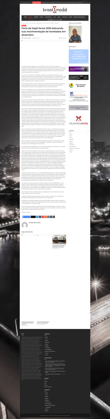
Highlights (30, 16)
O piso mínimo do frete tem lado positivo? (52, 374)
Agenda (70, 134)
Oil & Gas (41, 16)
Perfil (45, 383)
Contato (45, 381)
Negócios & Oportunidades (79, 16)
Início (23, 23)
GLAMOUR (36, 16)
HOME (25, 16)
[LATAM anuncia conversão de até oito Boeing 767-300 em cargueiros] (28, 278)
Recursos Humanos (48, 386)
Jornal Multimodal (48, 16)
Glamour (71, 141)
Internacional (64, 16)
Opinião (58, 16)
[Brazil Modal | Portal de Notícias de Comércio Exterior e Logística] (55, 9)
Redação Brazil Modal (35, 222)
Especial (70, 16)
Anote (54, 16)
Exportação (71, 139)
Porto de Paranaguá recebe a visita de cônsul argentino (43, 322)
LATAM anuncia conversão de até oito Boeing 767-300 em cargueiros (27, 323)
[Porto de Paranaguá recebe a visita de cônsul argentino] (44, 278)
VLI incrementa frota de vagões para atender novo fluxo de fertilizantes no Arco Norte (59, 246)
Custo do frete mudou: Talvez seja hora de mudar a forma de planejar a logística (56, 2)
